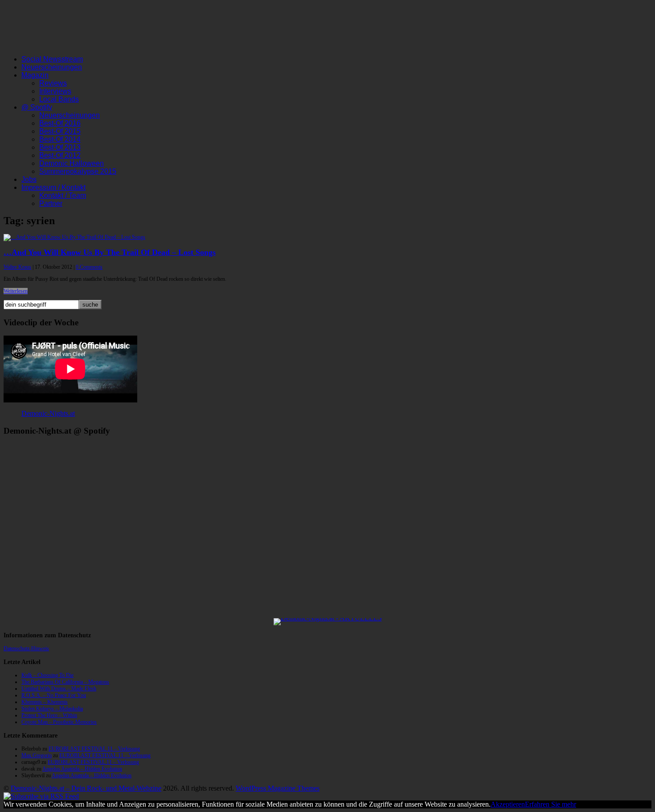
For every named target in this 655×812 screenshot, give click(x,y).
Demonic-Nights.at (48, 413)
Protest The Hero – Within (49, 715)
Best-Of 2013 (60, 147)
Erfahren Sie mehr (550, 804)
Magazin (35, 75)
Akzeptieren (508, 804)
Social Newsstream (52, 59)
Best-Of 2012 (60, 155)
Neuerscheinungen (51, 67)
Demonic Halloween (71, 163)
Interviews (55, 91)
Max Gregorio (36, 755)
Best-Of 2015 (60, 131)
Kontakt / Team (62, 195)
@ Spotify (36, 107)
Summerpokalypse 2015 (77, 171)
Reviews (53, 83)
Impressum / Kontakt (53, 187)
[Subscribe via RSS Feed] (41, 796)
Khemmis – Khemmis (44, 702)
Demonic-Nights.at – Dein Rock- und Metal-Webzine (86, 788)
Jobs (29, 179)
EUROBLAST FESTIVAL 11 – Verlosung (94, 749)
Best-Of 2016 (60, 123)
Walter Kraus (17, 267)
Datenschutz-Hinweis (26, 648)
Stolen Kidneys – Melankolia (52, 708)
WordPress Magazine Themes (277, 788)
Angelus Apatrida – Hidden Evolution (82, 769)
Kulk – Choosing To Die (47, 675)
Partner (50, 203)
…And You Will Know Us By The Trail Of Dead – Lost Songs (110, 252)
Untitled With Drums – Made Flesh (58, 688)
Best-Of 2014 (60, 139)
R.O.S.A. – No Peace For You (53, 695)
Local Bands (59, 99)
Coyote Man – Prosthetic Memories (59, 722)
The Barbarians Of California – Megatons (65, 682)
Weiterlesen (16, 291)
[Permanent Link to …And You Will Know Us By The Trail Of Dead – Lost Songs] (74, 237)
